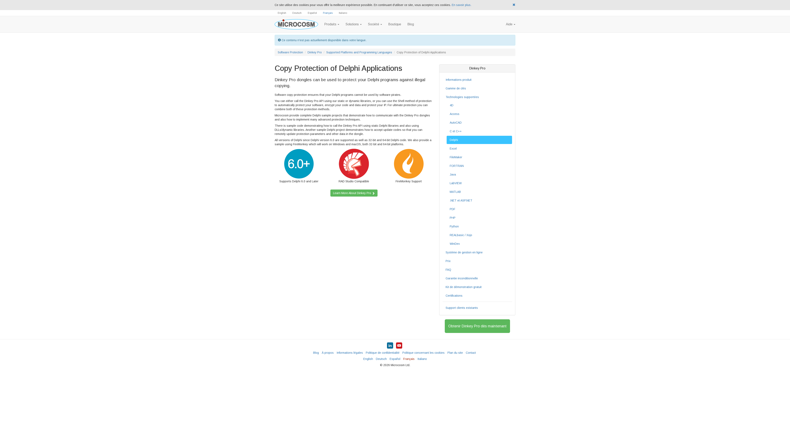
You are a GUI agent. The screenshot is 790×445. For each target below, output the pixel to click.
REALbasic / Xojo (461, 235)
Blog (410, 24)
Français (328, 13)
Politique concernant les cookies (423, 352)
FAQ (448, 269)
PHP (452, 217)
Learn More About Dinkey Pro (352, 193)
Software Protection (290, 52)
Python (454, 226)
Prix (448, 261)
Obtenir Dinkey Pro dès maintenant (477, 326)
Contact (471, 352)
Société (374, 24)
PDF (452, 209)
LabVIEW (456, 183)
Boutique (394, 24)
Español (312, 13)
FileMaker (456, 157)
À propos (328, 352)
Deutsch (297, 13)
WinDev (455, 243)
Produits (330, 24)
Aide (509, 24)
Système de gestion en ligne (464, 252)
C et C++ (456, 131)
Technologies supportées (462, 97)
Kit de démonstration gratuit (464, 287)
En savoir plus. (461, 5)
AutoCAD (456, 122)
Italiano (343, 13)
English (282, 13)
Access (454, 114)
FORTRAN (457, 165)
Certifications (454, 295)
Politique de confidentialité (383, 352)
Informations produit (459, 79)
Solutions (352, 24)
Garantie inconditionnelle (462, 278)
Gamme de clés (456, 88)
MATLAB (455, 191)
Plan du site (455, 352)
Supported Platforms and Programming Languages (359, 52)
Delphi (454, 140)
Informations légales (350, 352)
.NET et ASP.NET (461, 200)
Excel (453, 148)
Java (453, 174)
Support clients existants (462, 307)
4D (451, 105)
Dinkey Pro (315, 52)
